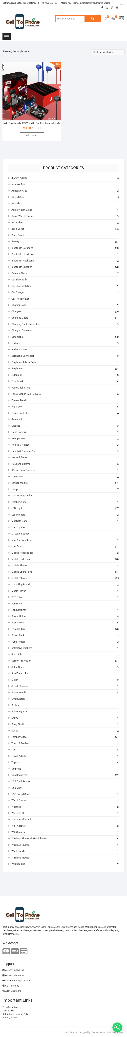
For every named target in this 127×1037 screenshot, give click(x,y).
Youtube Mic (18, 863)
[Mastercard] (6, 951)
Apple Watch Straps (22, 216)
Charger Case (18, 305)
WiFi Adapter (18, 825)
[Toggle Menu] (6, 36)
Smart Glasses (19, 686)
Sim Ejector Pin (19, 673)
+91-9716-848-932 (14, 975)
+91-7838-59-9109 (14, 970)
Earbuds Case (19, 349)
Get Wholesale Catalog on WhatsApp (19, 3)
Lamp (14, 489)
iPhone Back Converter (24, 470)
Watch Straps (18, 800)
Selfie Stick (17, 667)
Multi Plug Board (20, 584)
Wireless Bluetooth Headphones (29, 838)
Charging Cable (19, 317)
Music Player (18, 590)
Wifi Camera (18, 832)
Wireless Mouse (20, 857)
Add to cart (32, 135)
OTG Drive (16, 597)
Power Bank (17, 635)
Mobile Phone (19, 565)
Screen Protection (21, 660)
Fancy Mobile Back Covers (26, 393)
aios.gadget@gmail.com (17, 980)
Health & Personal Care (24, 451)
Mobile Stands (19, 578)
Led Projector (18, 514)
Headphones (18, 438)
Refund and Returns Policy (16, 1014)
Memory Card (18, 527)
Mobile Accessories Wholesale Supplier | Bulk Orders (85, 3)
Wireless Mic (18, 851)
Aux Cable (16, 222)
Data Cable (17, 336)
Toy (13, 749)
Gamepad (16, 419)
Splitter (15, 717)
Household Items (20, 463)
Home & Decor (19, 457)
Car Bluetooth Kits (21, 286)
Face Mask (17, 381)
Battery (15, 241)
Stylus (14, 730)
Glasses (15, 425)
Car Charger (17, 292)
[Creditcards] (23, 951)
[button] (117, 1027)
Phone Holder (18, 616)
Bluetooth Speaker (21, 266)
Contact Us (8, 1010)
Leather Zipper (19, 502)
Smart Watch (18, 692)
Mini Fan (16, 546)
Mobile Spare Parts (21, 571)
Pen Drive (16, 603)
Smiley (15, 705)
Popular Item (18, 629)
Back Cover (17, 228)
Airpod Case (18, 197)
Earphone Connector (22, 355)
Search (93, 18)
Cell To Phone (12, 985)
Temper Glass (19, 736)
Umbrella (16, 768)
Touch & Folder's (20, 743)
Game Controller (20, 413)
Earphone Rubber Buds (23, 362)
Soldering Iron (19, 711)
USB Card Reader (20, 781)
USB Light (16, 787)
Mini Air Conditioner (22, 540)
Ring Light (16, 654)
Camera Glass (19, 273)
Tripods (15, 762)
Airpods (15, 203)
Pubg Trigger (18, 641)
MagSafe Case (19, 520)
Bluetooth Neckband (22, 260)
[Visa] (15, 951)
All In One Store (13, 990)
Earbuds (15, 343)
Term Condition (10, 1007)
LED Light (16, 508)
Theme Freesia (98, 1032)
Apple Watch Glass (21, 209)
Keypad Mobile (19, 482)
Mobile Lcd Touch (21, 559)
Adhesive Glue (19, 190)
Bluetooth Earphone (22, 247)
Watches (16, 806)
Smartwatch (18, 698)
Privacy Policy (9, 1017)
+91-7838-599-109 (49, 3)
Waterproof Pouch (21, 819)
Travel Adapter (19, 756)
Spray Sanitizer (19, 724)
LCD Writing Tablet (21, 495)
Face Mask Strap (20, 387)
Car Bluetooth (19, 279)
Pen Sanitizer (18, 609)
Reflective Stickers (21, 648)
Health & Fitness (20, 444)
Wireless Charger (20, 844)
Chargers (16, 311)
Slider (14, 679)
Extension (16, 374)
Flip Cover (16, 406)
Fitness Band (18, 400)
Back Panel (17, 235)
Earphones (17, 368)
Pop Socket (17, 622)
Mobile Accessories (22, 552)
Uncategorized (19, 775)
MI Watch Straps (20, 533)
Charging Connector (22, 330)
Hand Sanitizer (19, 432)
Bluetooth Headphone (23, 254)
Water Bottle (18, 813)
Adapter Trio (18, 184)
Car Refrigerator (20, 298)
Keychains (17, 476)
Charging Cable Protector (25, 324)
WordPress (119, 1032)
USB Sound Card (20, 794)
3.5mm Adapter (19, 178)
